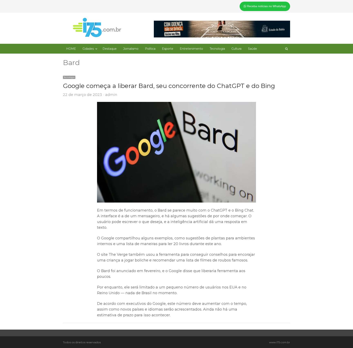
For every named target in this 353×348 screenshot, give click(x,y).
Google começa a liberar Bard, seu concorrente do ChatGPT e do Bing (169, 86)
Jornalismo (131, 49)
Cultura (236, 49)
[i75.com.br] (97, 27)
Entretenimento (191, 49)
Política (150, 49)
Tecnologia (217, 49)
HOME (71, 49)
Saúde (252, 49)
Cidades (88, 49)
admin (111, 94)
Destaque (110, 49)
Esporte (167, 49)
